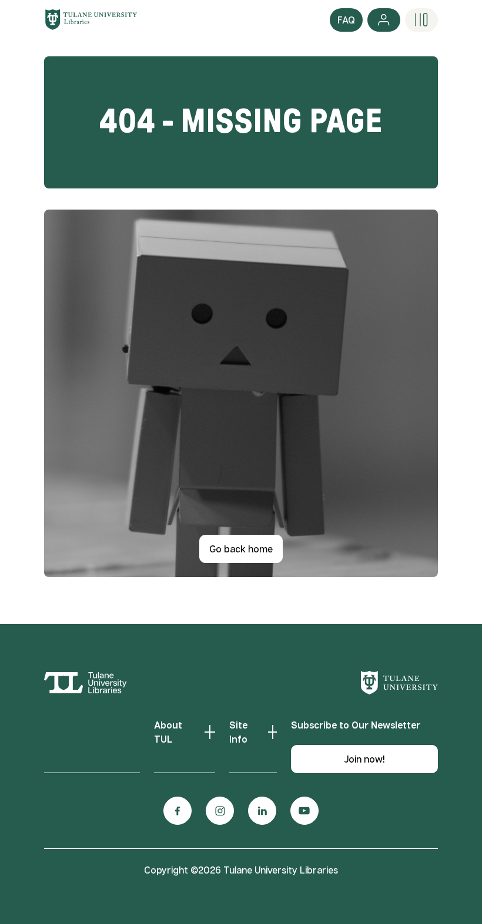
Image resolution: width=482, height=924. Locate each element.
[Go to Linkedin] (262, 811)
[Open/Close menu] (421, 20)
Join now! (364, 759)
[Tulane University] (399, 682)
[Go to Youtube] (304, 811)
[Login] (383, 20)
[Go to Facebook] (177, 811)
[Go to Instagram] (220, 811)
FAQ (346, 20)
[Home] (91, 19)
